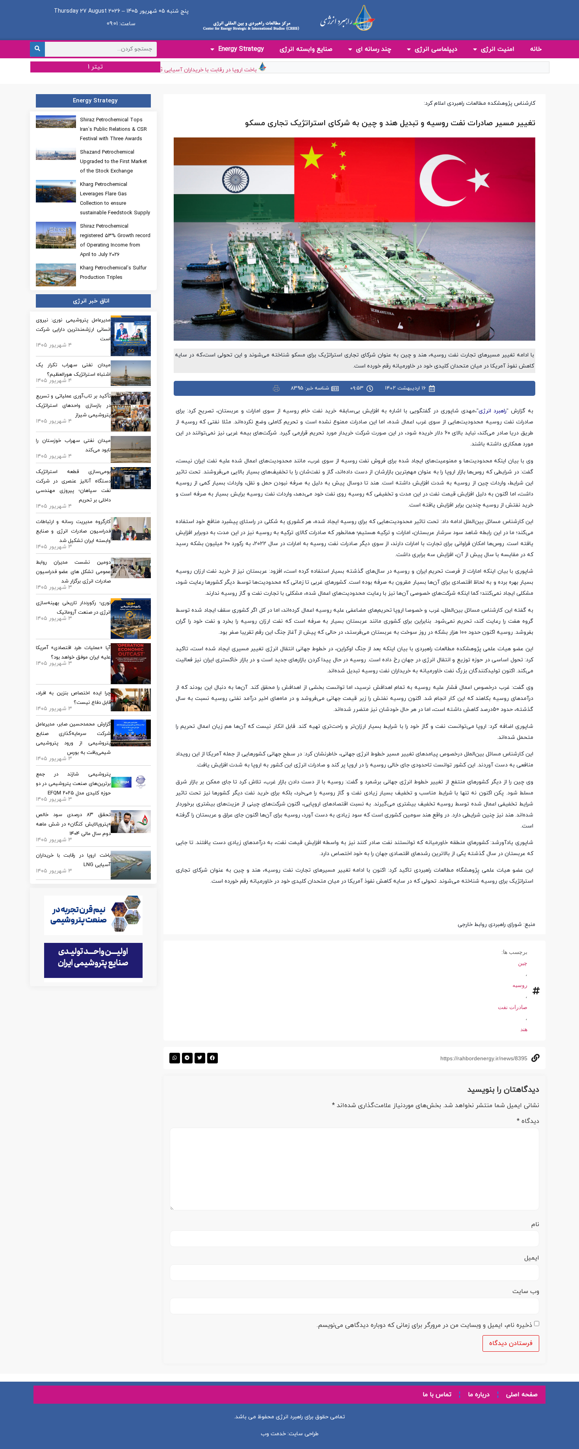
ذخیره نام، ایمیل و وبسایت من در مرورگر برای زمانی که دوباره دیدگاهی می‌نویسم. (424, 1325)
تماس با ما (437, 1394)
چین (522, 963)
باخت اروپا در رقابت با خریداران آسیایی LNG (223, 70)
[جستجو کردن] (37, 49)
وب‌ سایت (525, 1291)
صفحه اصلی (522, 1394)
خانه (536, 49)
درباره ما (479, 1394)
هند (523, 1029)
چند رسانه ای (373, 49)
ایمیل (531, 1258)
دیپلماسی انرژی (436, 49)
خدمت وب (273, 1434)
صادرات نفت (512, 1007)
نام (535, 1224)
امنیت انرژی (497, 49)
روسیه (519, 985)
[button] (212, 1058)
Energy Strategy (241, 49)
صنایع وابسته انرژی (306, 49)
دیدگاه (528, 1121)
